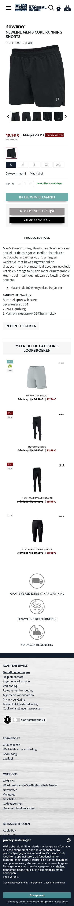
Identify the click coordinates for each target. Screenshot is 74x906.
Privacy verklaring (14, 699)
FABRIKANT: (11, 295)
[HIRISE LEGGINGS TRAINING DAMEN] (37, 484)
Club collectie (11, 745)
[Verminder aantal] (19, 184)
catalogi (8, 758)
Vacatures (9, 794)
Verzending (10, 686)
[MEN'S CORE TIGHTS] (37, 433)
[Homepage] (30, 7)
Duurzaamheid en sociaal (19, 808)
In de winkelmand (37, 197)
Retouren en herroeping (18, 690)
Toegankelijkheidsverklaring (20, 704)
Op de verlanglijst (39, 211)
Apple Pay (9, 830)
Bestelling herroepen (16, 672)
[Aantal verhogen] (31, 184)
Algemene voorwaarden (18, 695)
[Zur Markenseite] (15, 27)
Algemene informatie (16, 681)
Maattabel (36, 173)
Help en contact (13, 677)
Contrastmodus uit (33, 720)
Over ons (9, 781)
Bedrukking (10, 754)
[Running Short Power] (37, 382)
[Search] (51, 7)
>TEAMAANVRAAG (37, 220)
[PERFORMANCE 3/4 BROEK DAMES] (37, 535)
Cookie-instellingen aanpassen (22, 708)
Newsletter (10, 790)
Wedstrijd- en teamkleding (20, 749)
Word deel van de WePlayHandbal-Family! (30, 785)
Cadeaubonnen (13, 803)
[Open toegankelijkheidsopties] (7, 720)
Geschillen (9, 799)
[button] (8, 7)
